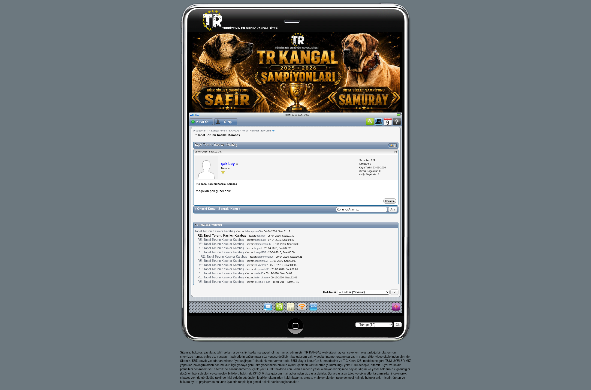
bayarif (258, 248)
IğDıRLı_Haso (262, 281)
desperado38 (261, 269)
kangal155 (260, 252)
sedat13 (258, 273)
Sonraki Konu (228, 208)
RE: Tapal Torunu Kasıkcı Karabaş (221, 239)
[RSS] (302, 310)
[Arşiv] (290, 310)
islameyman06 (253, 231)
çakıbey (260, 235)
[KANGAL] (279, 310)
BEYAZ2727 (261, 265)
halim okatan (261, 277)
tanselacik (260, 239)
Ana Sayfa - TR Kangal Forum (210, 130)
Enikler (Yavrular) (261, 130)
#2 (395, 151)
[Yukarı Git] (396, 307)
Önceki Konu (206, 208)
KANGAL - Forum (239, 130)
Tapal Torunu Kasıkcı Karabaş (215, 231)
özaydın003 (261, 260)
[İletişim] (268, 310)
